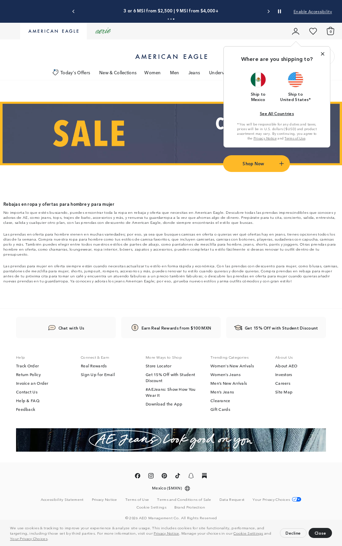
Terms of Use (295, 138)
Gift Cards (220, 409)
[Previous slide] (73, 11)
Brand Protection (189, 507)
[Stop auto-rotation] (280, 11)
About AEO (286, 366)
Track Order (27, 366)
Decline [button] (293, 533)
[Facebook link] (137, 476)
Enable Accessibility (313, 11)
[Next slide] (268, 11)
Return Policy (28, 374)
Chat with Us (71, 328)
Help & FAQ (27, 400)
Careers (282, 383)
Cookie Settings (248, 533)
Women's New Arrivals (232, 366)
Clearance (220, 400)
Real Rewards (94, 366)
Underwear (220, 72)
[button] (50, 539)
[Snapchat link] (191, 476)
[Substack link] (204, 476)
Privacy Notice (166, 533)
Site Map (284, 392)
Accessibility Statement (62, 499)
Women (152, 72)
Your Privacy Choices (28, 538)
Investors (283, 374)
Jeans (194, 72)
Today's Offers (75, 72)
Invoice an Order (32, 383)
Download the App (164, 404)
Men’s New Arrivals (228, 383)
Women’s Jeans (225, 374)
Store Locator (158, 366)
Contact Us (26, 392)
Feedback (25, 409)
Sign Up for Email (98, 374)
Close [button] (320, 533)
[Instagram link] (151, 476)
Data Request (232, 499)
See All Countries (277, 113)
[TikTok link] (177, 476)
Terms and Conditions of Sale (184, 499)
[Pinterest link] (164, 476)
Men (174, 72)
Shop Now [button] (253, 163)
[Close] (322, 54)
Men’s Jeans (222, 392)
